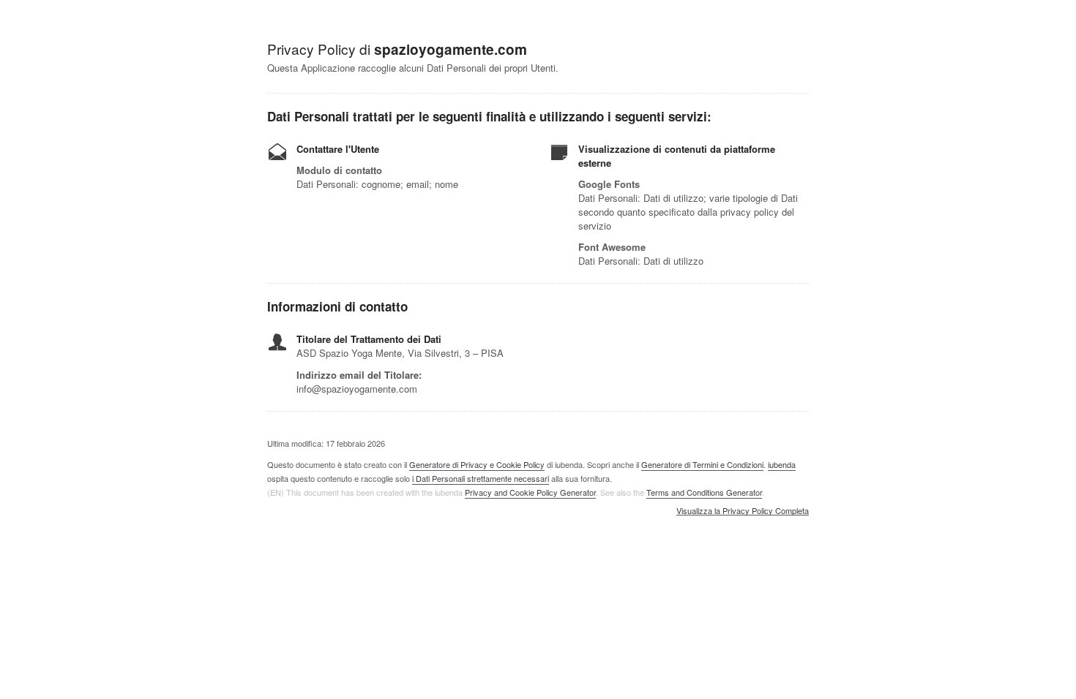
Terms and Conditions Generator (704, 492)
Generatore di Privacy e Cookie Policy (477, 464)
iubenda (782, 464)
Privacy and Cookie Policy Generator (530, 492)
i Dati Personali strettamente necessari (480, 478)
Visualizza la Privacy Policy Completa (742, 511)
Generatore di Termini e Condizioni (702, 464)
